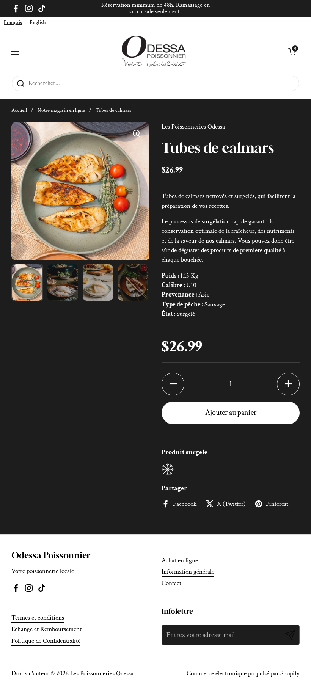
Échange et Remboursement (46, 629)
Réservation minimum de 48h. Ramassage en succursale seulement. (155, 8)
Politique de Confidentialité (45, 641)
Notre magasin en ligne (61, 110)
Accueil (19, 110)
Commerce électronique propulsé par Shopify (243, 673)
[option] (38, 22)
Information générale (188, 572)
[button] (173, 384)
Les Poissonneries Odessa (102, 673)
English (38, 22)
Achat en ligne (180, 560)
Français (13, 22)
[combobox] (13, 22)
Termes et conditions (37, 617)
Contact (171, 583)
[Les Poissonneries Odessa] (154, 52)
